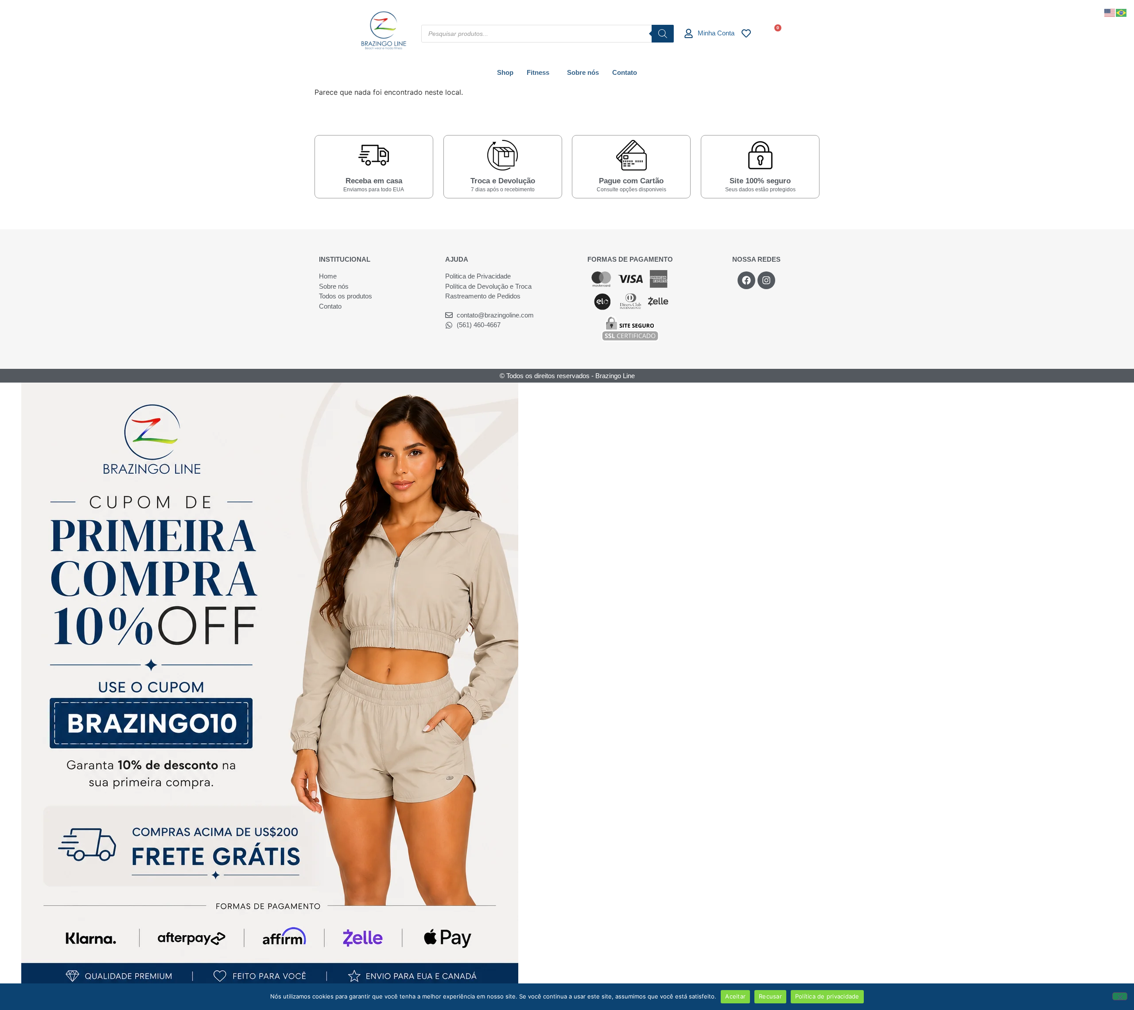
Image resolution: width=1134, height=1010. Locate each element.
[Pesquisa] (663, 34)
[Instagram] (766, 280)
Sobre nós (583, 72)
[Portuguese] (1121, 12)
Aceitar (735, 996)
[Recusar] (1119, 996)
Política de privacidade (827, 996)
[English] (1110, 12)
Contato (624, 72)
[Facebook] (746, 280)
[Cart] (774, 33)
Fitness (538, 72)
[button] (540, 72)
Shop (505, 72)
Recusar (770, 996)
